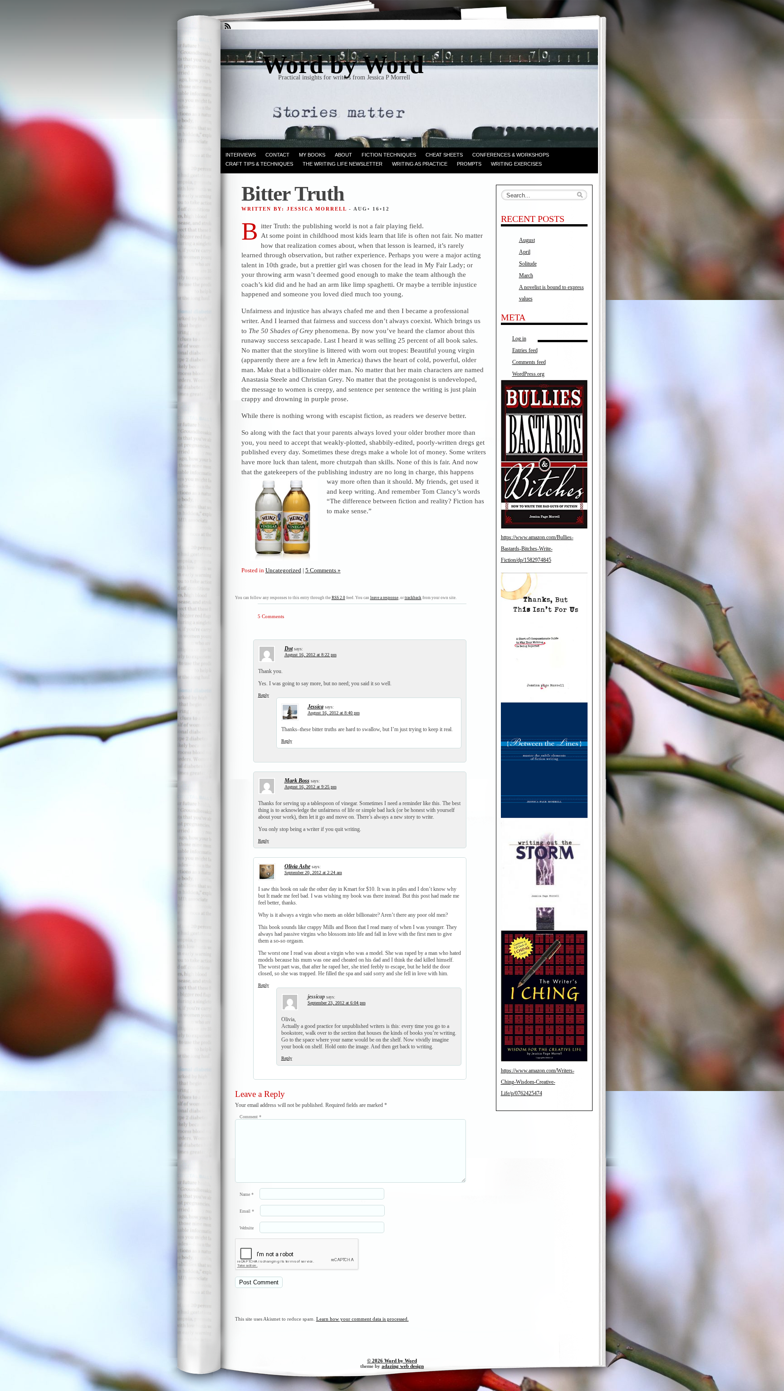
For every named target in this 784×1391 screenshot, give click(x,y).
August (527, 240)
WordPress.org (528, 374)
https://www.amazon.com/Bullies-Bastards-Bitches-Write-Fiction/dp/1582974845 (537, 548)
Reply (263, 695)
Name (247, 1194)
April (524, 252)
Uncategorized (283, 570)
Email (247, 1211)
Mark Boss (296, 780)
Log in (519, 338)
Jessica (315, 706)
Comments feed (529, 362)
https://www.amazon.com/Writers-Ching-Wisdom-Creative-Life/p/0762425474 (537, 1081)
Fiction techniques (389, 154)
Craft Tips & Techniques (259, 164)
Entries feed (525, 350)
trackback (413, 597)
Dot (288, 648)
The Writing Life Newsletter (342, 164)
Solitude (528, 264)
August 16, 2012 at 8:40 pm (334, 712)
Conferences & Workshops (510, 154)
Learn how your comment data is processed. (362, 1319)
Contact (277, 154)
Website (247, 1227)
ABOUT (343, 154)
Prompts (469, 164)
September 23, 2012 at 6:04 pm (337, 1002)
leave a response (384, 597)
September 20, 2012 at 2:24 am (313, 872)
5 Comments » (323, 570)
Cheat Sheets (444, 154)
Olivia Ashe (297, 866)
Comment (250, 1116)
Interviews (240, 154)
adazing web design (403, 1366)
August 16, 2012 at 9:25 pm (310, 786)
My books (312, 154)
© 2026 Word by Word (392, 1360)
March (526, 275)
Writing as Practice (419, 164)
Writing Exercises (516, 164)
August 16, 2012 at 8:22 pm (310, 654)
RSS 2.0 (338, 597)
